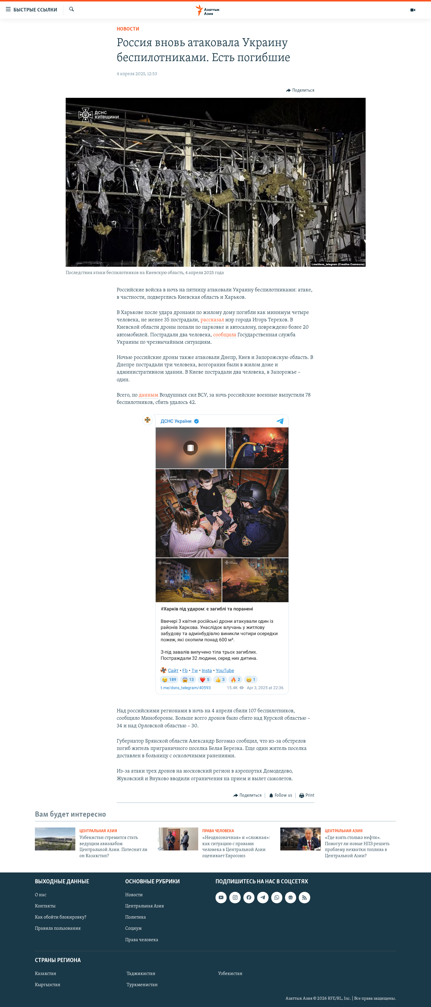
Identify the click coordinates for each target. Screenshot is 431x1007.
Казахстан (45, 973)
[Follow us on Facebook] (248, 897)
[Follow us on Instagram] (234, 897)
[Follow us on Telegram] (262, 897)
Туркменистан (142, 985)
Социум (133, 928)
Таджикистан (141, 973)
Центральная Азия (98, 831)
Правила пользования (58, 928)
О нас (40, 895)
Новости (128, 29)
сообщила (224, 335)
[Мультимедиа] (413, 10)
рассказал (212, 320)
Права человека (218, 831)
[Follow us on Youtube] (221, 897)
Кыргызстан (47, 985)
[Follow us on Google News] (290, 897)
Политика (135, 917)
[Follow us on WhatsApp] (276, 897)
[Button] (300, 90)
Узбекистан (230, 973)
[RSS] (304, 897)
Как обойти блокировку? (60, 917)
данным (148, 395)
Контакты (45, 906)
